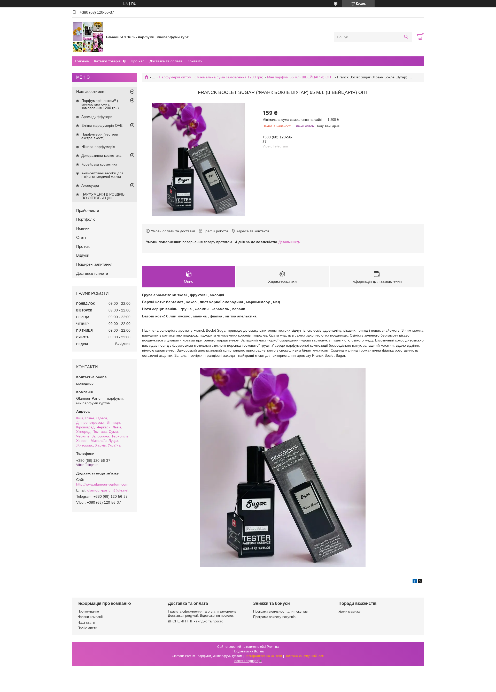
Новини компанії (90, 617)
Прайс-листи (87, 210)
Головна (82, 61)
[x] (420, 582)
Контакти (195, 61)
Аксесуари (90, 185)
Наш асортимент (91, 91)
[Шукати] (406, 37)
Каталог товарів (107, 61)
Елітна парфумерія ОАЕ (101, 125)
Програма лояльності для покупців (280, 611)
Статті (81, 237)
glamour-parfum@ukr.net (107, 490)
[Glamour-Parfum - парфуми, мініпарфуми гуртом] (87, 37)
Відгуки (82, 255)
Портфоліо (85, 219)
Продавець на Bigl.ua (248, 651)
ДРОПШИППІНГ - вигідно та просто (195, 621)
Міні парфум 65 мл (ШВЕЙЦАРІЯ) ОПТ (300, 77)
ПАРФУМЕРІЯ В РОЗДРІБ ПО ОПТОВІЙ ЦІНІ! (103, 196)
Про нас (137, 61)
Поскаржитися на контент (263, 656)
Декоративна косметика (101, 155)
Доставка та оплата (166, 61)
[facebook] (415, 582)
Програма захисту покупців (274, 617)
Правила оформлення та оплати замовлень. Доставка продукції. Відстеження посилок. (202, 613)
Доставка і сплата (92, 273)
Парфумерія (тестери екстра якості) (99, 136)
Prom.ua (273, 647)
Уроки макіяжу (349, 611)
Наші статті (86, 622)
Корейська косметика (99, 164)
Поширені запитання (94, 264)
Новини (82, 228)
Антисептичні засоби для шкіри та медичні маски (102, 175)
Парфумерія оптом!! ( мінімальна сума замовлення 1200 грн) (211, 77)
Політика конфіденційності (304, 656)
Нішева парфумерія (98, 147)
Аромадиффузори (96, 117)
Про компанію (88, 611)
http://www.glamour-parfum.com (102, 484)
